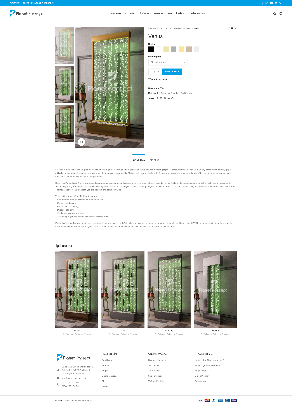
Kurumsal (106, 365)
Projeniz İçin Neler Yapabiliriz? (209, 360)
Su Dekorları (166, 28)
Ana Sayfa (153, 28)
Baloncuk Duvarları (183, 28)
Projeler (105, 370)
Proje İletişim (201, 370)
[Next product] (235, 28)
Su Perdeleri (154, 370)
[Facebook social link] (263, 3)
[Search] (275, 14)
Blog (104, 381)
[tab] (138, 158)
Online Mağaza (109, 376)
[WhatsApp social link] (280, 3)
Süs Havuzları (155, 376)
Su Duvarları (154, 365)
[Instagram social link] (267, 3)
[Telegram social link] (172, 98)
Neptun (215, 330)
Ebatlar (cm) (154, 56)
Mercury (169, 330)
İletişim (105, 386)
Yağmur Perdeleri (156, 381)
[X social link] (161, 98)
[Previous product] (229, 28)
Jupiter (77, 330)
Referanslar (200, 381)
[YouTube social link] (271, 3)
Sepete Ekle (172, 71)
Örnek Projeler (202, 376)
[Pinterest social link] (276, 3)
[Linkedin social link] (168, 98)
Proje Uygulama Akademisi (208, 365)
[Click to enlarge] (81, 142)
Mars (123, 330)
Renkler (152, 44)
